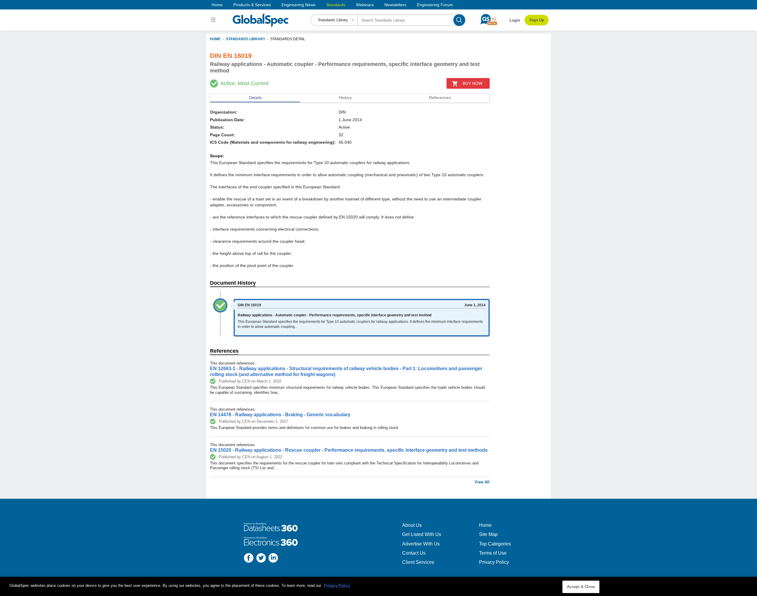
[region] (378, 586)
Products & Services (252, 4)
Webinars (365, 4)
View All (482, 482)
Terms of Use (493, 552)
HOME (215, 39)
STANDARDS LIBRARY (245, 39)
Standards (335, 4)
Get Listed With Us (421, 534)
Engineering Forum (435, 4)
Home (217, 4)
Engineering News (299, 4)
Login (514, 20)
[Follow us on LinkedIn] (273, 558)
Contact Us (414, 552)
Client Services (418, 562)
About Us (412, 525)
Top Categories (495, 543)
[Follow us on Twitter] (261, 558)
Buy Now (472, 83)
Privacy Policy (494, 562)
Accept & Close (581, 586)
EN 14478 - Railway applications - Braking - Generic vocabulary (280, 414)
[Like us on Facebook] (248, 558)
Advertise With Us (421, 543)
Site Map (488, 534)
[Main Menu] (214, 20)
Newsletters (395, 4)
